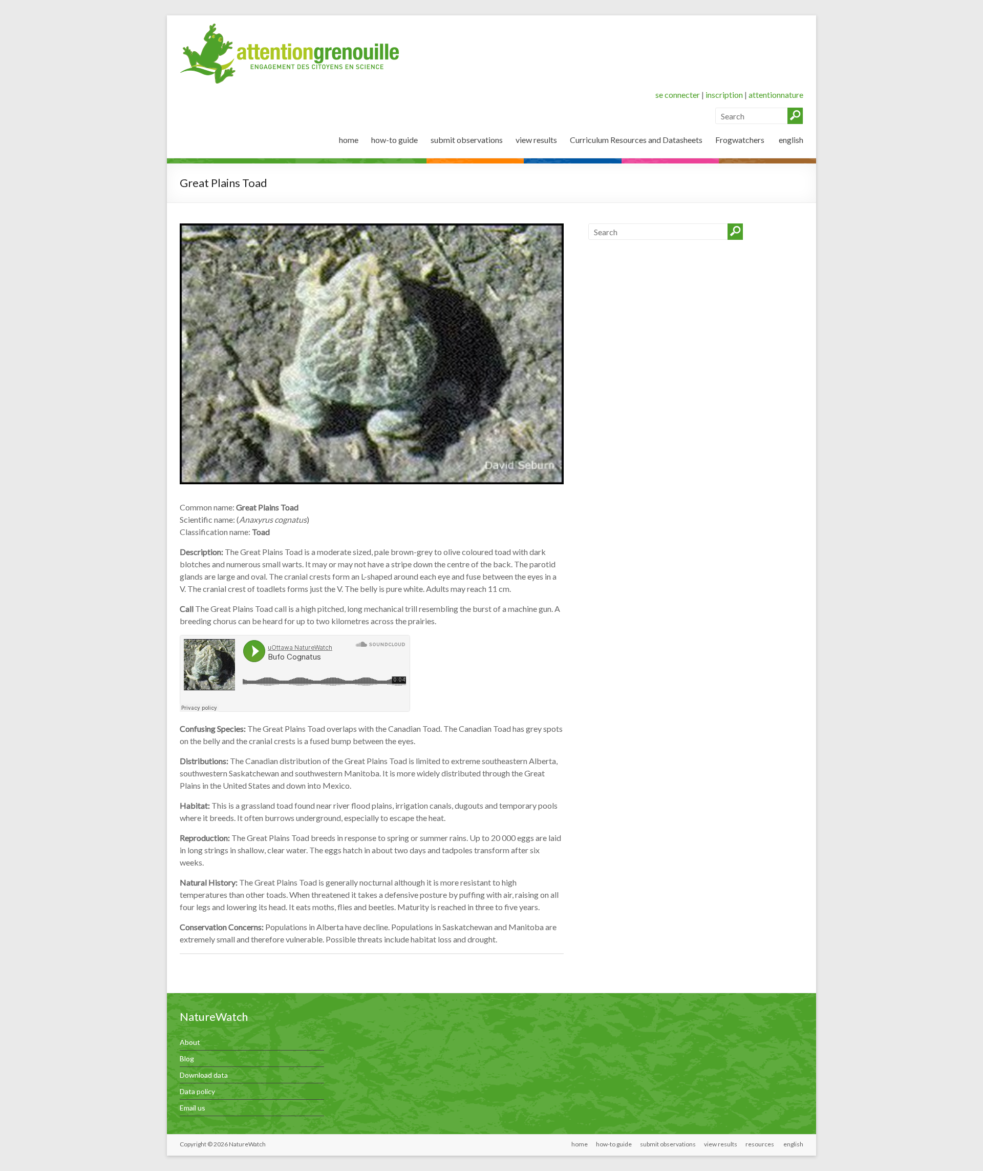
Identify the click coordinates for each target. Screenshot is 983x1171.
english (790, 140)
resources (759, 1144)
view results (536, 140)
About (190, 1042)
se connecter (677, 94)
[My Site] (290, 28)
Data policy (197, 1091)
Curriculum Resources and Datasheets (636, 140)
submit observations (467, 140)
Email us (192, 1107)
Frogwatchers (739, 140)
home (348, 140)
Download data (204, 1075)
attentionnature (776, 94)
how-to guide (394, 140)
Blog (187, 1058)
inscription (724, 94)
